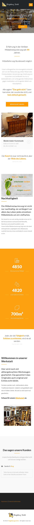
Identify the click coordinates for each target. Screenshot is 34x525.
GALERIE (22, 26)
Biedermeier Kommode (13, 141)
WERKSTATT (12, 26)
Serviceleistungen (17, 104)
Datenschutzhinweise (14, 501)
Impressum (4, 501)
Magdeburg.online (13, 520)
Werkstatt (20, 398)
